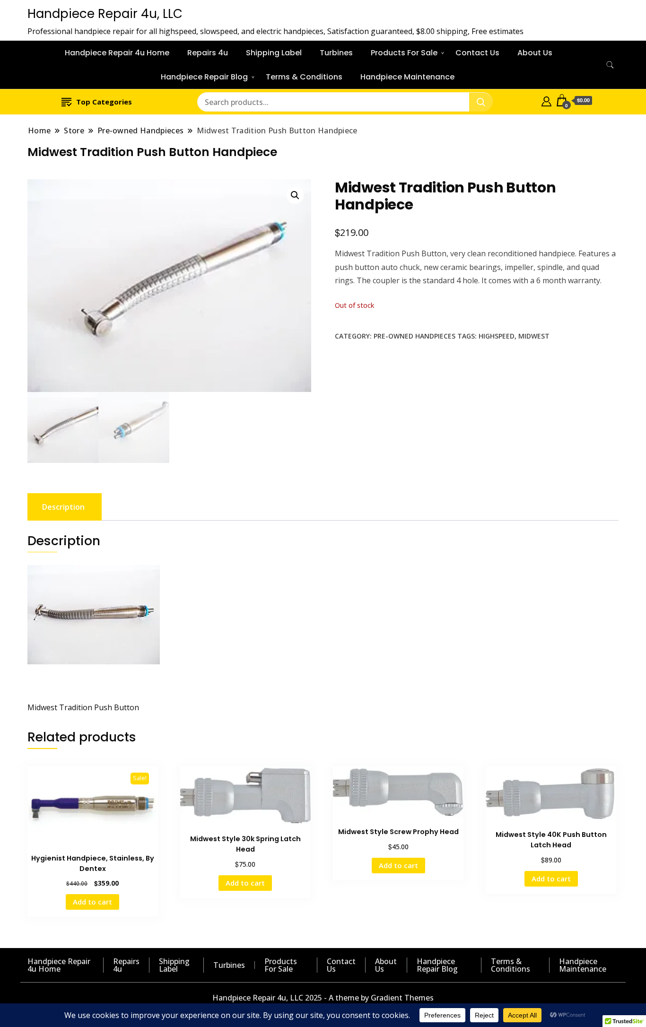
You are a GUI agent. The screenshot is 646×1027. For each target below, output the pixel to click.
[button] (295, 195)
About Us (534, 52)
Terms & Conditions (304, 76)
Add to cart (92, 901)
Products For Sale (404, 52)
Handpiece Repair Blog (204, 76)
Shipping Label (274, 52)
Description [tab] (63, 507)
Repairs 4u (207, 52)
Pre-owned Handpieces (414, 335)
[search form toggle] (610, 65)
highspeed (497, 335)
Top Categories (104, 101)
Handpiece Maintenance (407, 76)
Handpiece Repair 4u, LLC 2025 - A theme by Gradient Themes (323, 997)
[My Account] (546, 100)
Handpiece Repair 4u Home (117, 52)
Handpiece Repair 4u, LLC (105, 13)
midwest (534, 335)
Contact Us (477, 52)
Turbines (336, 52)
